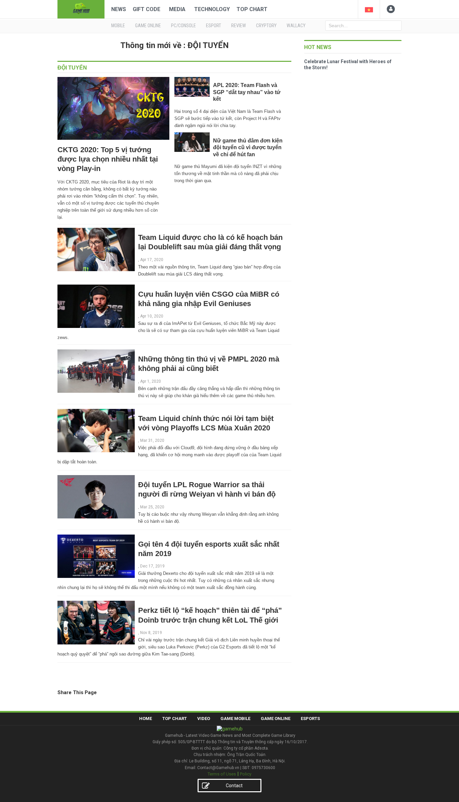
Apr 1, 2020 (150, 381)
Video (203, 718)
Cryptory (266, 25)
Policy (245, 773)
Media (177, 9)
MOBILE (118, 25)
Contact (234, 785)
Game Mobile (235, 718)
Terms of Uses (222, 773)
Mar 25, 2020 (152, 507)
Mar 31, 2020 (152, 440)
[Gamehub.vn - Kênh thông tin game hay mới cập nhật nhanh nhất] (81, 8)
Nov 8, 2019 (151, 632)
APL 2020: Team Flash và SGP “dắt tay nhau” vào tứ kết (247, 92)
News (118, 9)
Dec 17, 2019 (152, 566)
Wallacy (296, 25)
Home (145, 718)
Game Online (275, 718)
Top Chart (252, 9)
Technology (212, 9)
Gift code (146, 9)
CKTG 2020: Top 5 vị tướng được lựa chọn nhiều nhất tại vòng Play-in (107, 159)
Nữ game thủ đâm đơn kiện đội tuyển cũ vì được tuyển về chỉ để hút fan (248, 147)
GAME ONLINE (148, 25)
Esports (310, 718)
